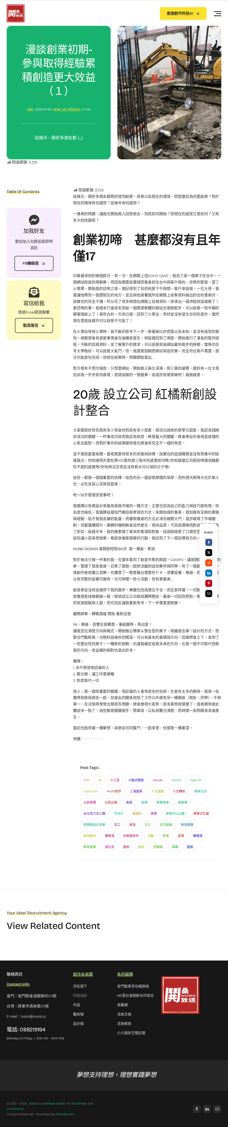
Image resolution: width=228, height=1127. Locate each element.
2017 (86, 780)
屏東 (154, 813)
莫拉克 (109, 847)
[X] (209, 552)
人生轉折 (179, 791)
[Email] (209, 593)
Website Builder (55, 1103)
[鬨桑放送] (15, 6)
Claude (158, 780)
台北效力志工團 (94, 813)
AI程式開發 (136, 780)
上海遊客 (136, 791)
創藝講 (182, 802)
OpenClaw (90, 791)
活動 (151, 836)
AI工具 (115, 780)
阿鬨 (30, 110)
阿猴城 (158, 847)
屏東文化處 (201, 813)
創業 (144, 802)
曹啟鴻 (109, 836)
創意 (129, 802)
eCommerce (15, 1109)
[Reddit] (209, 563)
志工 (117, 825)
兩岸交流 (200, 791)
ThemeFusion (65, 1114)
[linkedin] (207, 1109)
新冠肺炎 (89, 836)
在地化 (119, 813)
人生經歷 (157, 791)
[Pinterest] (209, 583)
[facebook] (197, 1109)
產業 (166, 836)
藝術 (126, 847)
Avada (33, 1103)
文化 (148, 825)
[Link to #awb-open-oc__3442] (217, 13)
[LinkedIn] (209, 573)
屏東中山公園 (175, 813)
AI (100, 780)
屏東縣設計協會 (94, 825)
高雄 (175, 847)
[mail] (217, 1109)
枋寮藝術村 (131, 836)
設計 (141, 847)
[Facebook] (209, 542)
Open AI (196, 780)
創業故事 (163, 802)
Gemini (176, 780)
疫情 (181, 836)
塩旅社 (137, 813)
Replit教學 (114, 791)
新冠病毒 (187, 825)
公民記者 (111, 802)
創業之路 (60, 110)
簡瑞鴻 (197, 836)
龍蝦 (190, 847)
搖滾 (132, 825)
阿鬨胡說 (73, 110)
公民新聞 (89, 802)
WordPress (79, 1103)
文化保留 (166, 825)
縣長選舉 (89, 847)
